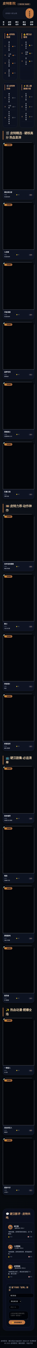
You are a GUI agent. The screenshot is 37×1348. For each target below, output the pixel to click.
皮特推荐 (9, 23)
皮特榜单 (31, 23)
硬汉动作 (17, 23)
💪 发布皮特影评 (17, 1322)
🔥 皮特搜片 (29, 13)
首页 (3, 23)
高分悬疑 (24, 23)
